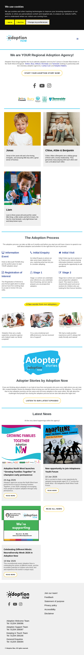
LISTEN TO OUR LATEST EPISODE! (42, 401)
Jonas (9, 150)
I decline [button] (20, 22)
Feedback (48, 597)
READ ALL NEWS (54, 509)
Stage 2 (66, 272)
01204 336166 (16, 636)
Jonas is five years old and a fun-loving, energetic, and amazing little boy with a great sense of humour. (22, 158)
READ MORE (10, 495)
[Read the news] (21, 445)
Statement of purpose (54, 601)
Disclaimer (49, 613)
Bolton (27, 64)
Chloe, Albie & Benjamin (59, 150)
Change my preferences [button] (38, 22)
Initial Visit (68, 252)
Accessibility (49, 609)
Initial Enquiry (41, 252)
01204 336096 (16, 623)
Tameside (55, 64)
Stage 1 (37, 272)
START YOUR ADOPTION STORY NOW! (42, 73)
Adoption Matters (60, 66)
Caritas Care (46, 66)
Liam (9, 209)
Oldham (38, 64)
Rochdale (45, 64)
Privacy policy (50, 605)
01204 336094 (16, 642)
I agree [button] (9, 22)
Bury (32, 64)
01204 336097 (16, 629)
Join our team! (51, 593)
